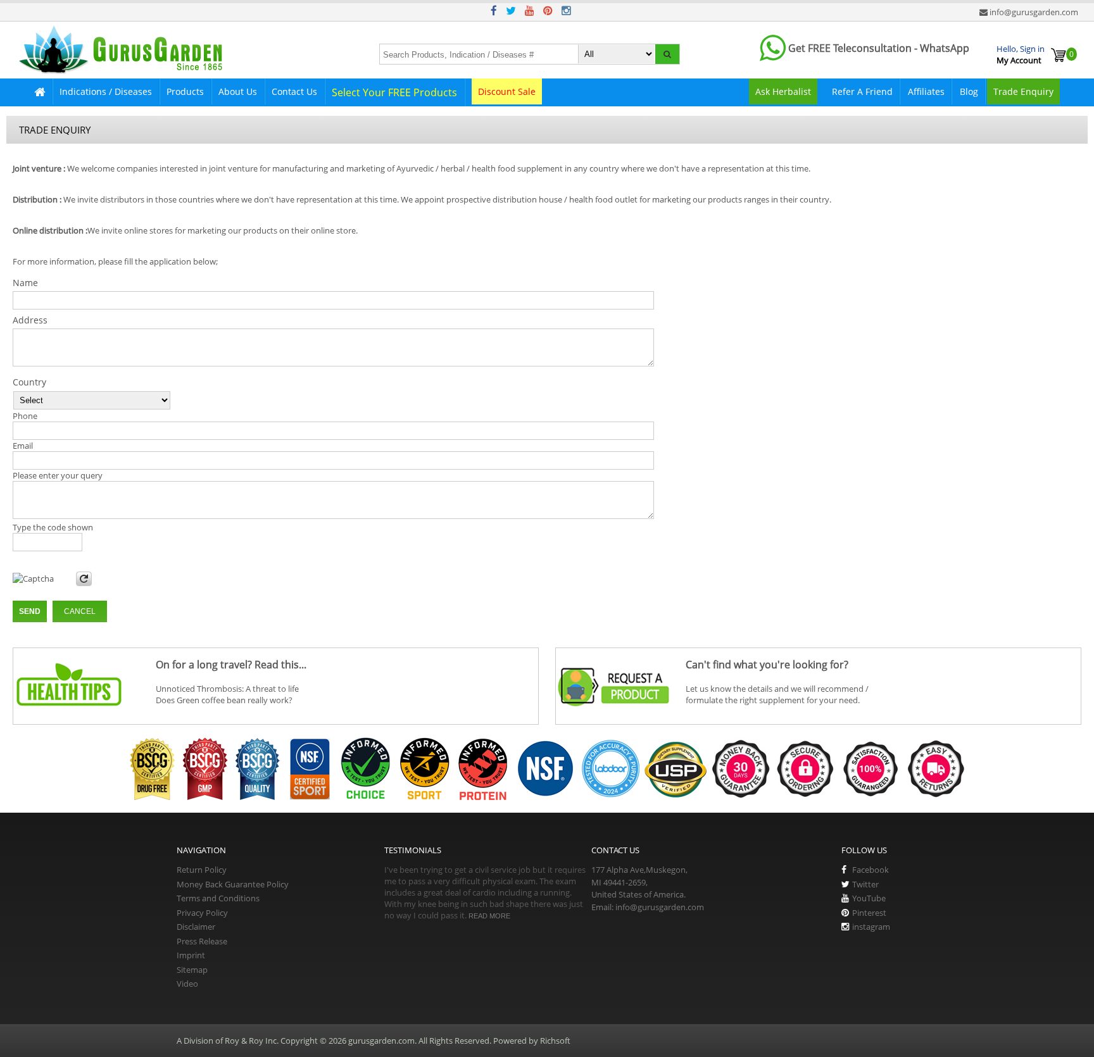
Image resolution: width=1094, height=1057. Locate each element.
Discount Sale (507, 91)
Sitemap (192, 969)
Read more (489, 916)
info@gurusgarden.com (1034, 12)
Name (25, 283)
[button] (667, 54)
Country (29, 382)
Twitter (865, 884)
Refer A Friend (862, 91)
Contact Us (294, 91)
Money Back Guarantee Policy (233, 884)
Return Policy (202, 869)
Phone (25, 416)
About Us (237, 91)
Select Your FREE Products (394, 92)
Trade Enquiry (1023, 91)
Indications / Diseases (106, 91)
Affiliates (926, 91)
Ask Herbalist (783, 91)
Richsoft (555, 1040)
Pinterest (869, 912)
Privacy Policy (202, 912)
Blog (969, 91)
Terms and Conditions (218, 898)
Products (185, 91)
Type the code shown (53, 527)
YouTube (869, 898)
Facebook (870, 869)
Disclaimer (196, 926)
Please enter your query (58, 475)
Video (187, 983)
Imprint (191, 955)
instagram (871, 926)
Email (23, 445)
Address (30, 320)
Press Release (202, 941)
